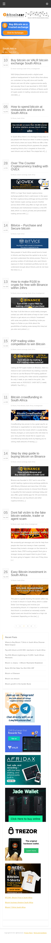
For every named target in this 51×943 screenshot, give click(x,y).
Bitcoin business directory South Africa (19, 902)
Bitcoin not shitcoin (12, 679)
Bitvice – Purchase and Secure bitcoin (26, 226)
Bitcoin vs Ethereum (12, 673)
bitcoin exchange (17, 68)
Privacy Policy (28, 933)
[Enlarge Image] (29, 125)
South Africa (26, 68)
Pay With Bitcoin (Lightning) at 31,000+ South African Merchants (24, 656)
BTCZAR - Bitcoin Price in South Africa (18, 897)
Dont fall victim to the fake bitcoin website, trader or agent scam (28, 516)
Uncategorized (35, 68)
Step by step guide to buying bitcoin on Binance (28, 455)
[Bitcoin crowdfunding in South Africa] (29, 417)
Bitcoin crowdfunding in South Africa (26, 398)
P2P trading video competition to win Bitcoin (28, 342)
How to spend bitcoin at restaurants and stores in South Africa (27, 110)
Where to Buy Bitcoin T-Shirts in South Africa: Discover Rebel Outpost (25, 643)
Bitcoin (14, 118)
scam (18, 524)
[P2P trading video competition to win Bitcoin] (29, 361)
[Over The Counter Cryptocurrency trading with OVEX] (29, 186)
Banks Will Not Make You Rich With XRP (19, 668)
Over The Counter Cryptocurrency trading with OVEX (29, 166)
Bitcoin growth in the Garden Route (18, 684)
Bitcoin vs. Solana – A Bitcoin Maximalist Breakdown (24, 663)
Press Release (21, 405)
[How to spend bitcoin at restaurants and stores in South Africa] (29, 129)
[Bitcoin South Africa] (25, 18)
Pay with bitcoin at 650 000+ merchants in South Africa (25, 650)
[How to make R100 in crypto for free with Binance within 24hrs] (29, 304)
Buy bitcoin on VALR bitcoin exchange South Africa (29, 61)
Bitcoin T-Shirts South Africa (15, 907)
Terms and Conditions (40, 933)
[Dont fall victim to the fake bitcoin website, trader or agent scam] (29, 535)
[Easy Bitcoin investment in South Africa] (29, 592)
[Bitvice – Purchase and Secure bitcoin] (29, 245)
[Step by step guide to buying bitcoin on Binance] (29, 473)
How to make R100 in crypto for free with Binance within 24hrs (29, 285)
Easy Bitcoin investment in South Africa (28, 573)
